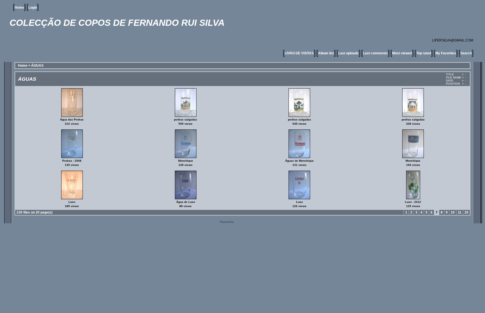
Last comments (375, 53)
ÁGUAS (37, 66)
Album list (326, 53)
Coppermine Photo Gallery (250, 222)
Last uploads (348, 53)
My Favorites (445, 53)
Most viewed (402, 53)
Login (32, 8)
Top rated (423, 53)
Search (466, 53)
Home (19, 8)
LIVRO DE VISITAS (299, 53)
